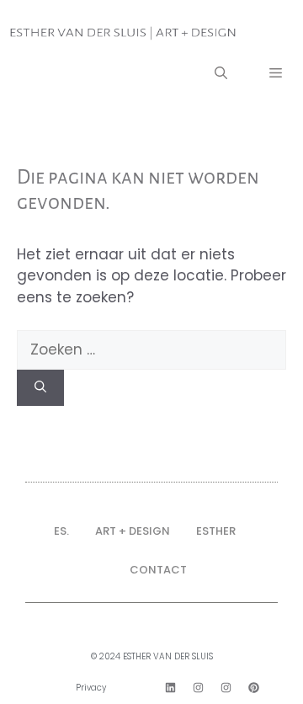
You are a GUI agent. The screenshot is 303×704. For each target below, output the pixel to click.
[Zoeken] (40, 388)
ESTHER (216, 531)
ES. (61, 531)
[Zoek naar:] (151, 349)
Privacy (91, 687)
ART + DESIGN (132, 531)
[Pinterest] (253, 687)
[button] (221, 74)
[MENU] (275, 74)
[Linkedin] (170, 687)
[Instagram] (198, 687)
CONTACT (158, 570)
